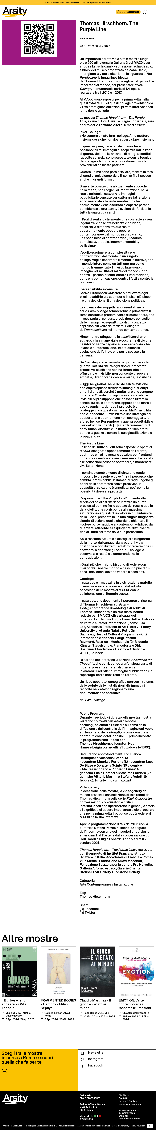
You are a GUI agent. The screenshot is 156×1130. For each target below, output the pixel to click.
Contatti (123, 1098)
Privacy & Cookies (128, 1101)
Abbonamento (128, 12)
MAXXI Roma (87, 38)
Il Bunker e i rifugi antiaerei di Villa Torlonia (15, 1004)
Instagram (95, 1059)
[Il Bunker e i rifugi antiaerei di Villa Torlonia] (19, 972)
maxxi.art (124, 780)
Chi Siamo (124, 1095)
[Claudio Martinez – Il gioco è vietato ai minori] (97, 972)
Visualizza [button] (140, 1126)
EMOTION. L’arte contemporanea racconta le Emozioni (135, 1004)
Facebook (95, 1065)
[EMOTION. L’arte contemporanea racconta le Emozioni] (136, 972)
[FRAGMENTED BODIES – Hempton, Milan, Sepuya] (58, 972)
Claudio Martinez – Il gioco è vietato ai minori (95, 1004)
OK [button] (150, 1126)
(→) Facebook (90, 909)
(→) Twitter (87, 913)
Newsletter (96, 1052)
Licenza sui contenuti (130, 1104)
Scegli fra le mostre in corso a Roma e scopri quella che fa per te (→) (27, 1062)
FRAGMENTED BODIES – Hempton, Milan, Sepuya (58, 1004)
